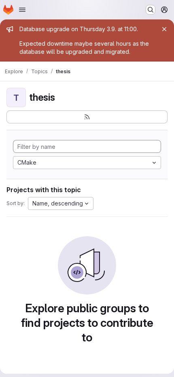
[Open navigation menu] (22, 9)
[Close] (164, 29)
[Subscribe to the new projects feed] (87, 116)
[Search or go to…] (150, 10)
